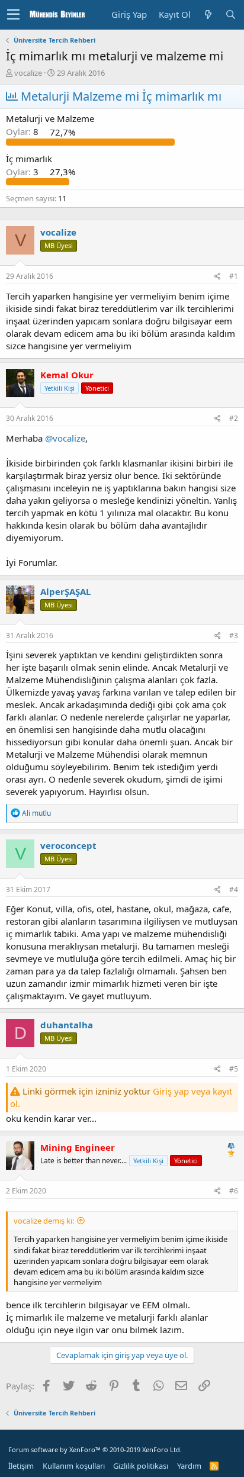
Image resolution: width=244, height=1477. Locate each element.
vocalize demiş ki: (44, 1220)
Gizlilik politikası (140, 1465)
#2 (233, 418)
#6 (233, 1191)
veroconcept (68, 845)
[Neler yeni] (208, 14)
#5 (233, 1069)
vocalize (28, 72)
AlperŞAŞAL (65, 591)
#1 (233, 276)
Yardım (189, 1465)
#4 (233, 889)
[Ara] (230, 14)
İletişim (21, 1465)
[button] (13, 15)
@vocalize (65, 438)
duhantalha (66, 1025)
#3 (233, 635)
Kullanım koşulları (74, 1465)
